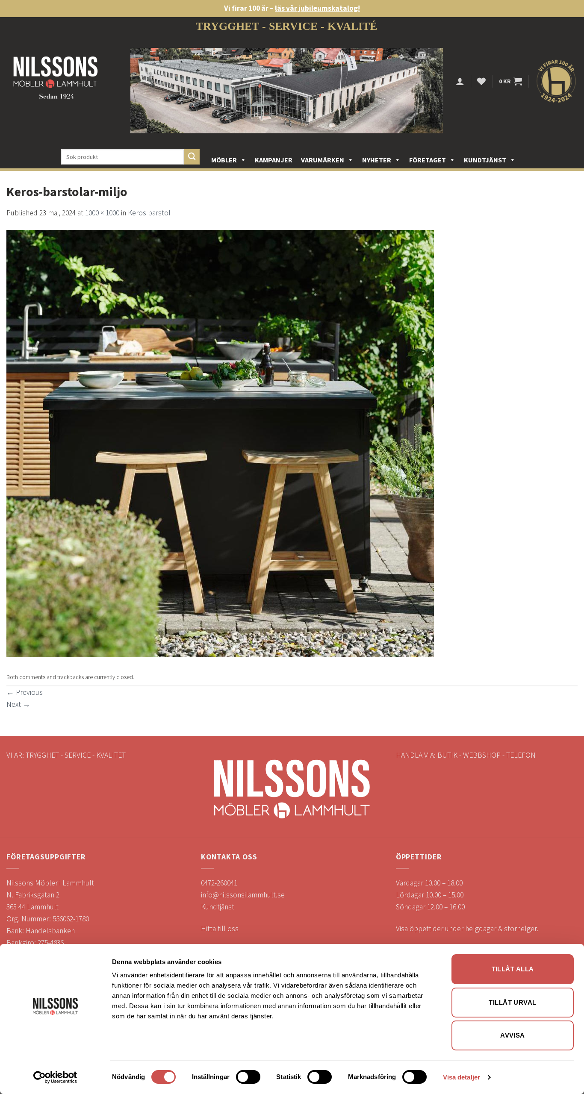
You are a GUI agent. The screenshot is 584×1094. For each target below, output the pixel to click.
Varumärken (322, 160)
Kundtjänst (485, 160)
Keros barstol (149, 213)
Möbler (224, 160)
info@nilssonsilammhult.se (243, 895)
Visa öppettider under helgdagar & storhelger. (467, 928)
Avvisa (512, 1035)
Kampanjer (273, 160)
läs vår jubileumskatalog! (317, 8)
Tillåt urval (512, 1002)
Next (18, 704)
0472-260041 (219, 883)
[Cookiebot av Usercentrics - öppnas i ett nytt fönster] (55, 1077)
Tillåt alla (513, 969)
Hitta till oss (220, 928)
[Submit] (192, 157)
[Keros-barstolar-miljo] (220, 443)
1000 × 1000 (102, 213)
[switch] (248, 1077)
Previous (24, 692)
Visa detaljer (461, 1077)
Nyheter (376, 160)
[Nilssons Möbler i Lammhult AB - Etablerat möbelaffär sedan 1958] (55, 81)
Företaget (427, 160)
